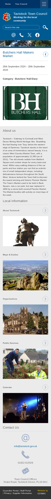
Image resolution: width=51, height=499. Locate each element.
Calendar (7, 387)
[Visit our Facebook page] (37, 35)
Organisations (10, 299)
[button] (25, 103)
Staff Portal (25, 491)
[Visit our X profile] (29, 35)
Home (8, 4)
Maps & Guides (10, 255)
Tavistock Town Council (30, 14)
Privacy (7, 493)
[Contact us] (21, 35)
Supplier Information (22, 493)
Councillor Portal (10, 491)
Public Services (10, 343)
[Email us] (13, 35)
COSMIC (42, 493)
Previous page (45, 54)
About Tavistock (11, 210)
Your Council (21, 4)
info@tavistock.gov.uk (25, 446)
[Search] (45, 27)
